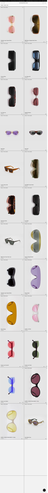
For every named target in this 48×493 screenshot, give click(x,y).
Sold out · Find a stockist (4, 7)
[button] (45, 3)
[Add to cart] (47, 42)
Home (2, 5)
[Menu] (2, 3)
